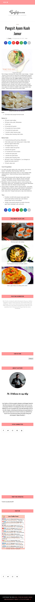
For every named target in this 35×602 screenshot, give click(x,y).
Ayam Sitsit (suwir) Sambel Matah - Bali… (12, 526)
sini (24, 88)
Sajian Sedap (18, 78)
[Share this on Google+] (13, 42)
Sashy (9, 38)
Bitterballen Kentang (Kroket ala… (9, 535)
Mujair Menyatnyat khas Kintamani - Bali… (14, 522)
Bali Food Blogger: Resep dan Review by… (13, 520)
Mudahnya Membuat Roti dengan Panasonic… (12, 537)
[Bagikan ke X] (9, 42)
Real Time (13, 548)
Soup (17, 24)
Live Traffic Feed (13, 516)
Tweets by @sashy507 (8, 501)
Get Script (8, 548)
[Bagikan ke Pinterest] (29, 42)
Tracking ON (17, 548)
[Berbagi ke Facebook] (5, 42)
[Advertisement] (14, 464)
